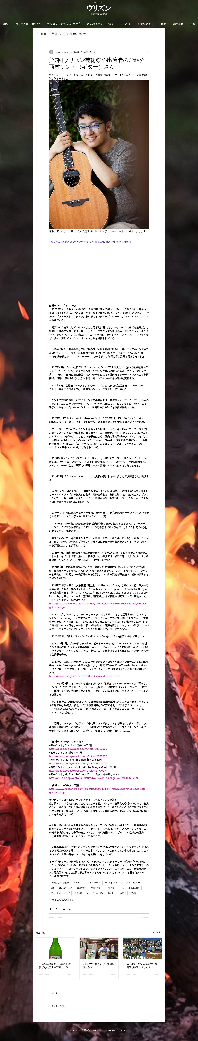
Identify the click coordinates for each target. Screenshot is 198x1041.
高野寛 (133, 893)
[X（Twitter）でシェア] (57, 909)
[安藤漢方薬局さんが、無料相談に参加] (99, 948)
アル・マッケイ (94, 882)
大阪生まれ (81, 887)
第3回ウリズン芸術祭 (60, 882)
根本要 (111, 893)
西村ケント (78, 882)
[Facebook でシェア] (50, 909)
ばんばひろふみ (65, 887)
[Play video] (99, 268)
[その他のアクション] (147, 52)
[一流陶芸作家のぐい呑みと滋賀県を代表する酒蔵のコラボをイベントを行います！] (55, 948)
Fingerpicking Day (113, 882)
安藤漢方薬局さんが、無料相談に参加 (98, 966)
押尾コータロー (133, 882)
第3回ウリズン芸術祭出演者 (69, 34)
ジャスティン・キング (60, 893)
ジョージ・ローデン (94, 893)
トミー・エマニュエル (130, 887)
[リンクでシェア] (70, 909)
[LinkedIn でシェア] (63, 909)
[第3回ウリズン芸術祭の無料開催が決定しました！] (142, 948)
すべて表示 (157, 932)
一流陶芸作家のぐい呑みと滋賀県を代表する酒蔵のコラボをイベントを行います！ (55, 966)
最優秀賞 (78, 893)
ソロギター (111, 887)
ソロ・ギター (96, 887)
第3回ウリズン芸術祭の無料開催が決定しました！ (141, 966)
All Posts (41, 34)
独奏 (53, 887)
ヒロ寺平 (122, 893)
